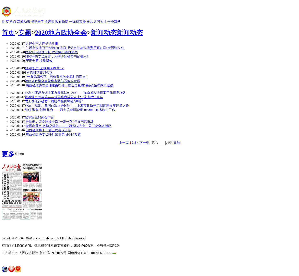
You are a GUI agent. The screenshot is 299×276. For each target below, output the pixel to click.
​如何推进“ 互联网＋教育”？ (44, 68)
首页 (8, 32)
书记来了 (37, 21)
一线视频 (75, 21)
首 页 (5, 21)
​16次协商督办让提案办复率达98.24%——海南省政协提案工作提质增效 (75, 93)
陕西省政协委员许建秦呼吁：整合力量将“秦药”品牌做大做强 (69, 85)
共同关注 (100, 21)
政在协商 (61, 21)
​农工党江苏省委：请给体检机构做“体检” (54, 101)
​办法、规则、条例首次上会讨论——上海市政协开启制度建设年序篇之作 (77, 105)
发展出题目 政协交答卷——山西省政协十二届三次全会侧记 (68, 126)
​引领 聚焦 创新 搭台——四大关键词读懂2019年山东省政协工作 (70, 110)
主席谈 (50, 21)
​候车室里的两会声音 (39, 117)
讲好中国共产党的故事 (42, 43)
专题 (24, 32)
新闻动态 (23, 21)
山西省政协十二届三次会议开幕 (48, 130)
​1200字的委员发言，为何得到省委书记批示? (56, 56)
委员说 (88, 21)
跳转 (177, 142)
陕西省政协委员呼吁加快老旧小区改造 (53, 134)
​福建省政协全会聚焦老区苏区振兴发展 (52, 81)
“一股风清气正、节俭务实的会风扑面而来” (56, 76)
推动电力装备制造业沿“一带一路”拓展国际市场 (60, 121)
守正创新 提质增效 (39, 60)
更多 (8, 154)
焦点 (13, 21)
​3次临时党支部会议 (38, 72)
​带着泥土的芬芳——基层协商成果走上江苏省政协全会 (64, 97)
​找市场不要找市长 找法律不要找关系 (51, 52)
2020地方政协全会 (61, 32)
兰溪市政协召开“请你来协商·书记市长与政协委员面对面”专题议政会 (75, 48)
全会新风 (113, 21)
